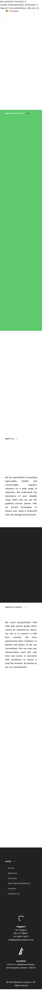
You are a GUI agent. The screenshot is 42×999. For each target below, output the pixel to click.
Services (12, 878)
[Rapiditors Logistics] (12, 14)
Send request (11, 585)
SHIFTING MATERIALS (19, 883)
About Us (12, 873)
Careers (12, 889)
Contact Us (13, 894)
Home (11, 868)
